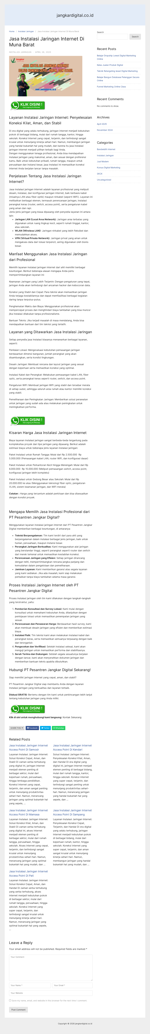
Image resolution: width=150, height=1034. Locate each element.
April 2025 (102, 124)
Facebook (33, 728)
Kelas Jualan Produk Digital (110, 65)
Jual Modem (103, 161)
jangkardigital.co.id (75, 15)
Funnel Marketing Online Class (111, 86)
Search (100, 32)
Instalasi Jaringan (26, 31)
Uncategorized (104, 179)
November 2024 (105, 130)
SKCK (99, 173)
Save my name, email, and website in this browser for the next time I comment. (49, 1000)
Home (12, 31)
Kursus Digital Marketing (108, 167)
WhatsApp (59, 728)
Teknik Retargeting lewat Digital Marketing (117, 71)
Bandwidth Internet (106, 149)
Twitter (46, 728)
